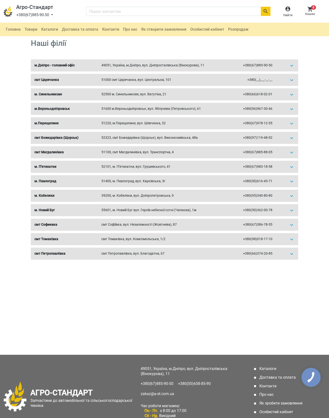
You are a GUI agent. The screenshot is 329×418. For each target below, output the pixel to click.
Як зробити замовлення (280, 403)
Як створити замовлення (163, 29)
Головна (13, 29)
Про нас (130, 29)
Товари (31, 29)
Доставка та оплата (80, 29)
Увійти (288, 15)
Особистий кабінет (207, 29)
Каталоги (49, 29)
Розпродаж (238, 29)
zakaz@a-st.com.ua (157, 393)
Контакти (110, 29)
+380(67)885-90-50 (33, 15)
